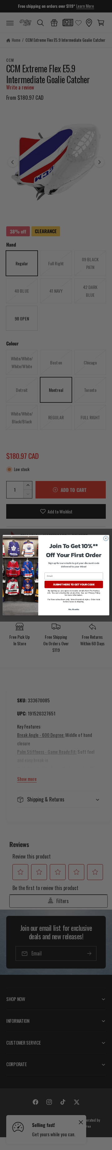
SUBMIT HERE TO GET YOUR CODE (74, 584)
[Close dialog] (105, 538)
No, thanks (73, 609)
